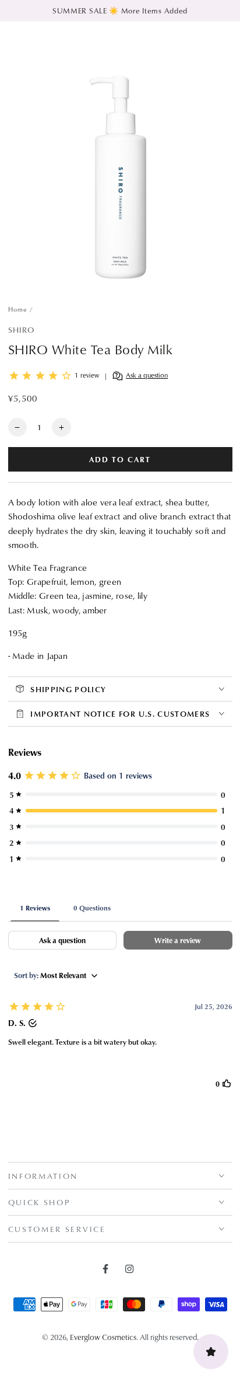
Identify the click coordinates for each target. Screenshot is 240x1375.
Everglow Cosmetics (103, 1336)
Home (18, 309)
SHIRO (21, 329)
